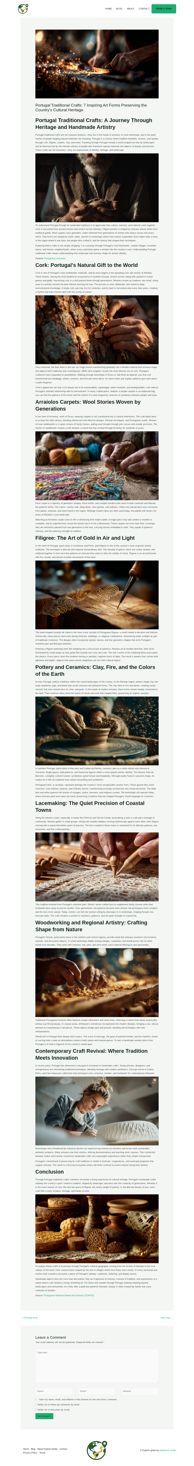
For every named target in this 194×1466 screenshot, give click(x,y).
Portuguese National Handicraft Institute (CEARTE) (69, 1295)
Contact (63, 1449)
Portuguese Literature (54, 258)
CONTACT (144, 8)
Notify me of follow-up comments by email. (59, 1404)
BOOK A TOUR (164, 8)
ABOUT (130, 8)
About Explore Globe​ (47, 1449)
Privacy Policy (30, 1453)
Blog (33, 1449)
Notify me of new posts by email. (54, 1410)
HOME (108, 8)
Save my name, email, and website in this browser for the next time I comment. (78, 1399)
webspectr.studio (168, 1450)
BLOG (119, 8)
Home (26, 1449)
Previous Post (29, 1318)
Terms (42, 1453)
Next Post (167, 1318)
